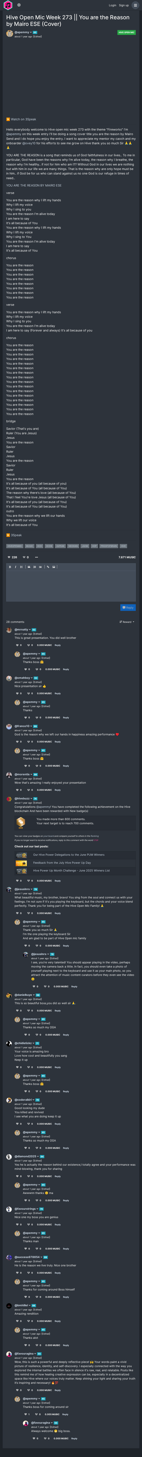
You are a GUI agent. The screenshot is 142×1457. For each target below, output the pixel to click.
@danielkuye (24, 995)
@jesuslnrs (22, 889)
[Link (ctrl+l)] (48, 567)
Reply (129, 607)
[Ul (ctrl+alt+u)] (40, 567)
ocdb (49, 546)
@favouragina (24, 1353)
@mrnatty (22, 629)
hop (94, 546)
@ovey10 (29, 143)
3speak (60, 546)
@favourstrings (25, 1208)
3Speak (16, 535)
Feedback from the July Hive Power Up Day (62, 862)
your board (48, 836)
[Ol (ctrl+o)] (34, 567)
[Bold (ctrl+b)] (10, 567)
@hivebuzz (22, 798)
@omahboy (23, 677)
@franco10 (22, 726)
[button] (134, 5)
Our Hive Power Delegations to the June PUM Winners (68, 854)
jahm (85, 546)
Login (112, 5)
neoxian (73, 546)
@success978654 (27, 1257)
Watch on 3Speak (23, 119)
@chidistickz (23, 1043)
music (29, 546)
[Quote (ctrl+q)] (29, 567)
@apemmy (22, 32)
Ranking (95, 836)
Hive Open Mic (126, 32)
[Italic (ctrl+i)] (15, 567)
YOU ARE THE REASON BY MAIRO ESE (34, 185)
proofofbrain (109, 546)
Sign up (124, 5)
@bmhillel (22, 1305)
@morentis (22, 774)
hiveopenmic (15, 546)
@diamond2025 (26, 1156)
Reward (127, 621)
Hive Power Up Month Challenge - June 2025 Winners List (71, 870)
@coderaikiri (23, 1099)
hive (123, 546)
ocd (39, 546)
